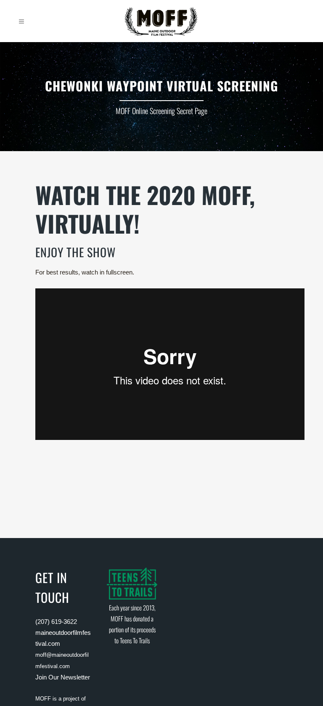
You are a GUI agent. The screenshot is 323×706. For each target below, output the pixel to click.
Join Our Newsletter (62, 677)
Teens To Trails (135, 640)
